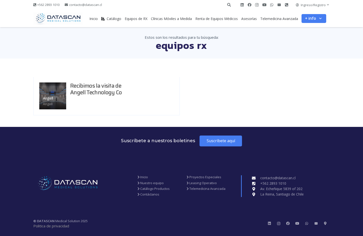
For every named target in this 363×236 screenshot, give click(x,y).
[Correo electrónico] (279, 5)
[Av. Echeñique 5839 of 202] (256, 189)
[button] (312, 5)
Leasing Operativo (203, 183)
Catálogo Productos (155, 188)
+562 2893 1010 (273, 183)
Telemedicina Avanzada (207, 188)
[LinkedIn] (242, 5)
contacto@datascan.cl (278, 178)
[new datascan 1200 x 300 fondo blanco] (58, 18)
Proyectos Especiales (205, 177)
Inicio (144, 177)
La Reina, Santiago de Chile (282, 194)
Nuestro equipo (152, 183)
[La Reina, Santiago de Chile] (256, 194)
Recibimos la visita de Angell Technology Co (96, 89)
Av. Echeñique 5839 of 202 (281, 188)
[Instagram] (257, 5)
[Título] (325, 223)
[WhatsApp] (271, 5)
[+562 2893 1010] (256, 183)
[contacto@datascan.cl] (256, 178)
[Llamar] (286, 5)
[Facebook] (249, 5)
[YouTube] (264, 5)
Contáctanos (149, 194)
